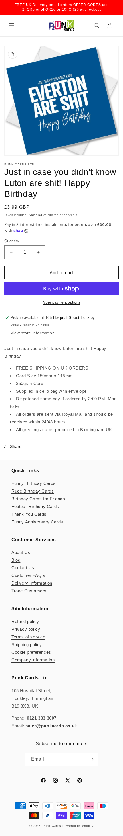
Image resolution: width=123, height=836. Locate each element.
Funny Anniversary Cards (37, 521)
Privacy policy (25, 629)
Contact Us (22, 567)
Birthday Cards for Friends (38, 498)
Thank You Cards (29, 514)
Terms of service (28, 636)
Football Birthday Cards (35, 506)
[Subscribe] (91, 759)
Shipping (35, 214)
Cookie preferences (31, 652)
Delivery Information (31, 583)
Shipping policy (26, 644)
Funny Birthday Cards (33, 483)
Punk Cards (52, 825)
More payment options (61, 302)
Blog (15, 560)
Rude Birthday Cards (32, 491)
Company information (33, 659)
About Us (20, 552)
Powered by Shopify (78, 825)
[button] (11, 25)
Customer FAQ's (28, 575)
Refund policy (25, 621)
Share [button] (16, 446)
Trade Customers (29, 590)
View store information (33, 333)
